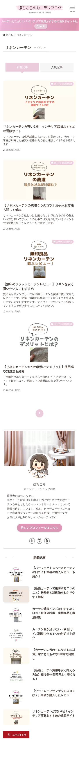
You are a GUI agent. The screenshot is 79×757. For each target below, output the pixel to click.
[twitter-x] (32, 541)
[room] (47, 541)
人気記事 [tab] (57, 67)
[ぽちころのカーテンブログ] (39, 9)
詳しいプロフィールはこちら (39, 527)
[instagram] (39, 541)
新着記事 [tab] (22, 67)
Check (41, 26)
